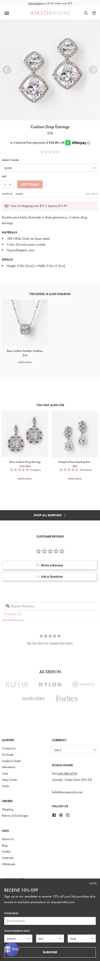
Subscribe (50, 952)
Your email (11, 913)
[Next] (93, 69)
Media (6, 851)
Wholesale (8, 864)
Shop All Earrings (48, 515)
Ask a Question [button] (52, 576)
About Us (7, 839)
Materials (8, 858)
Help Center (9, 780)
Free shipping (35, 3)
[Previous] (6, 69)
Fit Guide (7, 755)
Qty (4, 176)
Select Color (10, 160)
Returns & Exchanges (15, 816)
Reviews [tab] (10, 614)
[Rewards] (12, 949)
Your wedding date (17, 931)
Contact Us (9, 748)
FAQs (5, 786)
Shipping (7, 193)
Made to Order (11, 761)
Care (5, 773)
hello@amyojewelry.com (67, 792)
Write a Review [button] (52, 565)
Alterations (8, 767)
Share (19, 193)
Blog (4, 845)
